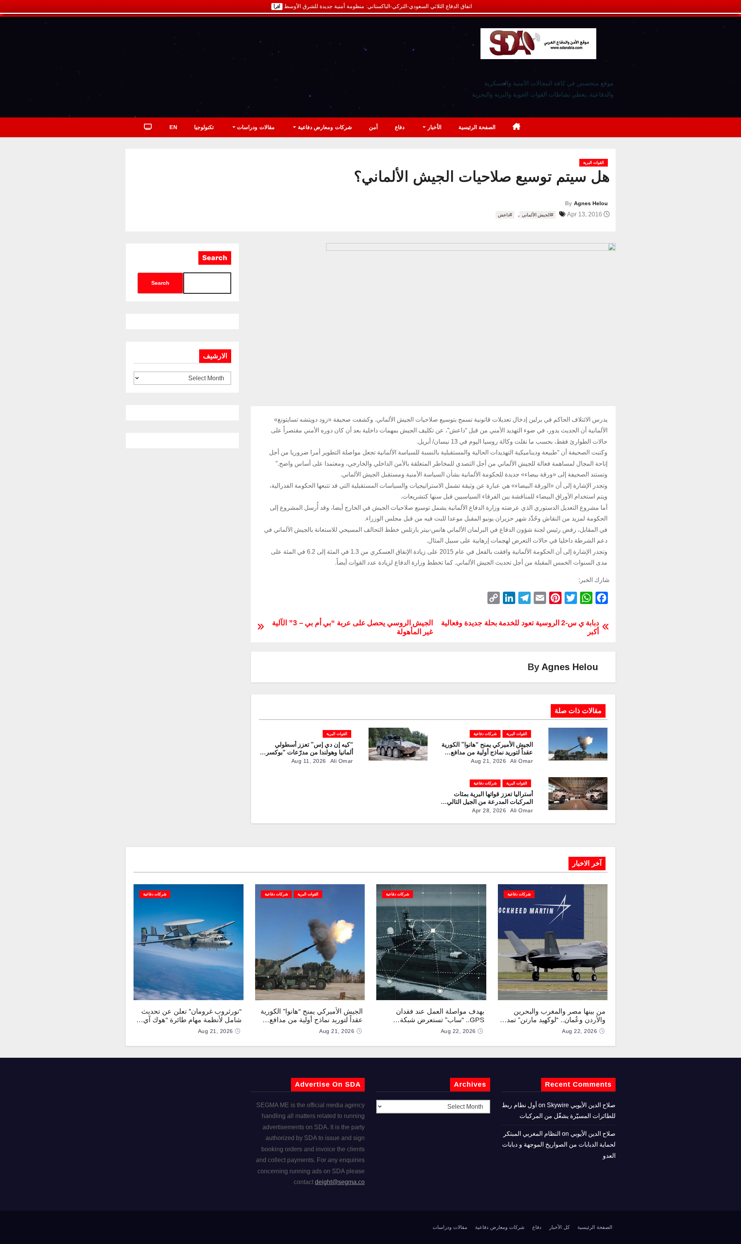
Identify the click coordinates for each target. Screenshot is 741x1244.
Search (214, 258)
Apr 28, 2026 (489, 810)
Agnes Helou (591, 203)
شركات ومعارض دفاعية (324, 127)
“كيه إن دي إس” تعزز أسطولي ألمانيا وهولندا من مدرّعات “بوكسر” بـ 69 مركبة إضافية (308, 752)
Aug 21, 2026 (488, 761)
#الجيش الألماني (537, 215)
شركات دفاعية (485, 734)
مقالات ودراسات (255, 127)
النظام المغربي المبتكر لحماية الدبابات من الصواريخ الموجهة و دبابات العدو (559, 1144)
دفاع (399, 127)
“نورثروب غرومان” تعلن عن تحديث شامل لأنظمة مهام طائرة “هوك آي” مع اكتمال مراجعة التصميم (191, 1020)
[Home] (516, 127)
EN (173, 127)
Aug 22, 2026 (579, 1031)
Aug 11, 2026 (308, 761)
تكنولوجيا (204, 127)
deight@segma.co (340, 1182)
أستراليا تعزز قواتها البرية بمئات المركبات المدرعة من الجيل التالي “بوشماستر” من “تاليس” (490, 802)
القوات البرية (593, 162)
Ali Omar (521, 761)
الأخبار (434, 127)
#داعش (505, 215)
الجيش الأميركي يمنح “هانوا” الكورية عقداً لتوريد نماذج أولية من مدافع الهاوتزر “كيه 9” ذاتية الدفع (487, 752)
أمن (373, 127)
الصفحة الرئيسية (477, 127)
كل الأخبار (559, 1227)
